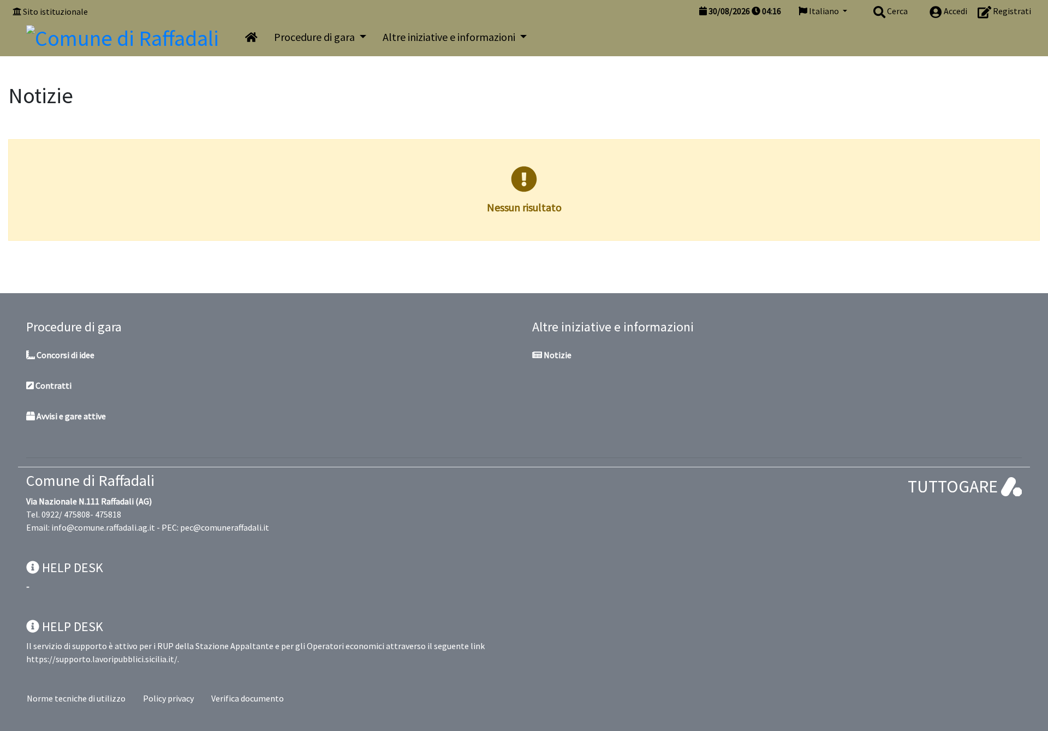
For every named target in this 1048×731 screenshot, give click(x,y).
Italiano (824, 10)
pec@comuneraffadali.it (224, 527)
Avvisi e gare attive (70, 416)
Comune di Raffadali (90, 480)
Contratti (53, 385)
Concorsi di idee (64, 354)
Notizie (556, 354)
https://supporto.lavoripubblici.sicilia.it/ (101, 658)
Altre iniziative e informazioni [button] (450, 37)
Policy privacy (168, 698)
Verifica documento (247, 698)
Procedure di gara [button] (315, 37)
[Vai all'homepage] (251, 37)
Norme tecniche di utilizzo (76, 698)
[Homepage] (122, 35)
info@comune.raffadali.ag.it (103, 527)
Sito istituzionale (55, 11)
